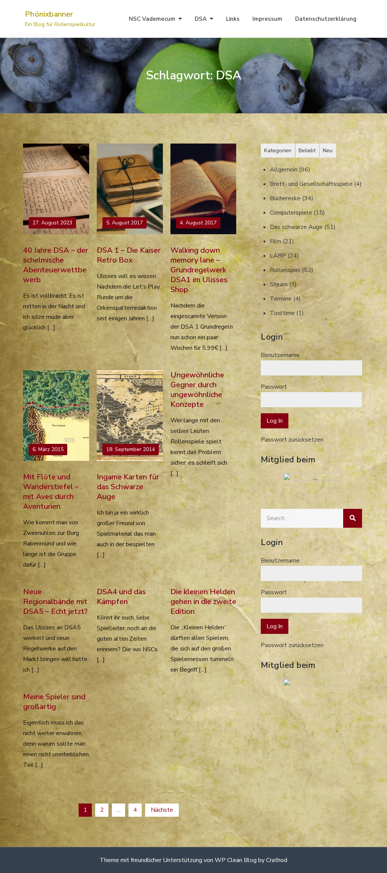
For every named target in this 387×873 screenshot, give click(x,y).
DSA (201, 19)
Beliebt (307, 150)
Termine (281, 299)
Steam (279, 284)
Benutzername (280, 355)
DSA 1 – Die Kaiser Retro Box (129, 255)
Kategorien (277, 150)
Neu (328, 150)
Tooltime (282, 313)
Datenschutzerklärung (325, 19)
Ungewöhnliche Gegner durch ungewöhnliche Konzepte (197, 389)
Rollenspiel (285, 270)
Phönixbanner (49, 14)
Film (275, 241)
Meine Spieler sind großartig (54, 702)
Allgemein (283, 169)
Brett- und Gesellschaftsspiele (311, 184)
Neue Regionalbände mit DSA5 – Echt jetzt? (55, 602)
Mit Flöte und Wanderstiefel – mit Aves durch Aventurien (51, 491)
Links (233, 19)
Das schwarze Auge (296, 227)
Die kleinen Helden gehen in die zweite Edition (203, 602)
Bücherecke (285, 198)
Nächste (162, 810)
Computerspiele (291, 213)
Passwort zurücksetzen (292, 440)
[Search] (352, 518)
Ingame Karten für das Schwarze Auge (128, 487)
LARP (278, 256)
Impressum (267, 19)
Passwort (274, 387)
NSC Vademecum (152, 19)
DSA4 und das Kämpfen (121, 597)
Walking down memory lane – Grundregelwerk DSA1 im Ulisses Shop (199, 270)
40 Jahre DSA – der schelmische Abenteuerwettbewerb (55, 265)
